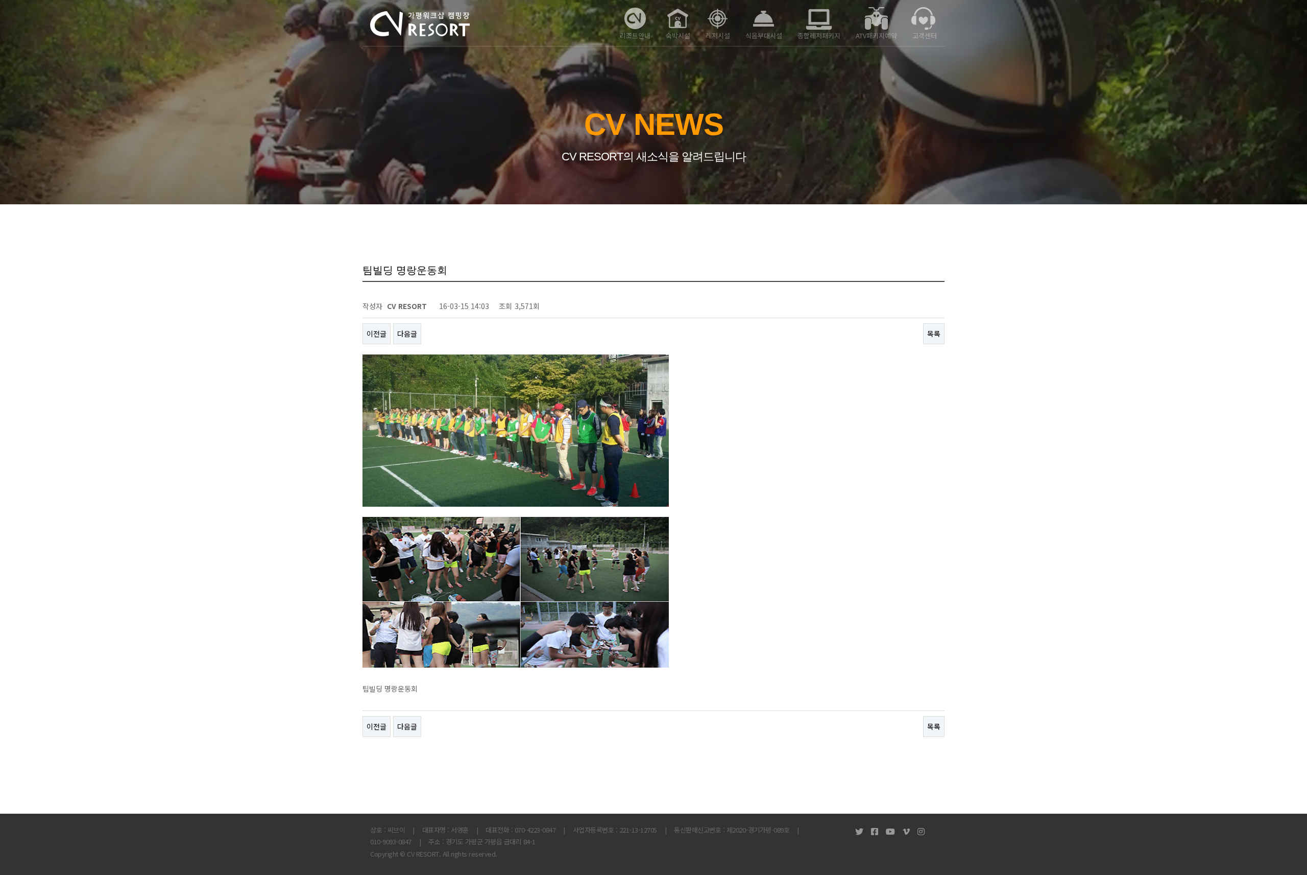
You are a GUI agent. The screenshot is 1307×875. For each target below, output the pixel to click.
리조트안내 (635, 35)
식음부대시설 (763, 35)
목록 (933, 333)
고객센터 (924, 35)
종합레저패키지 (818, 35)
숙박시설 (678, 35)
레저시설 (718, 35)
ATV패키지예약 (876, 35)
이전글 (376, 333)
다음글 (407, 333)
